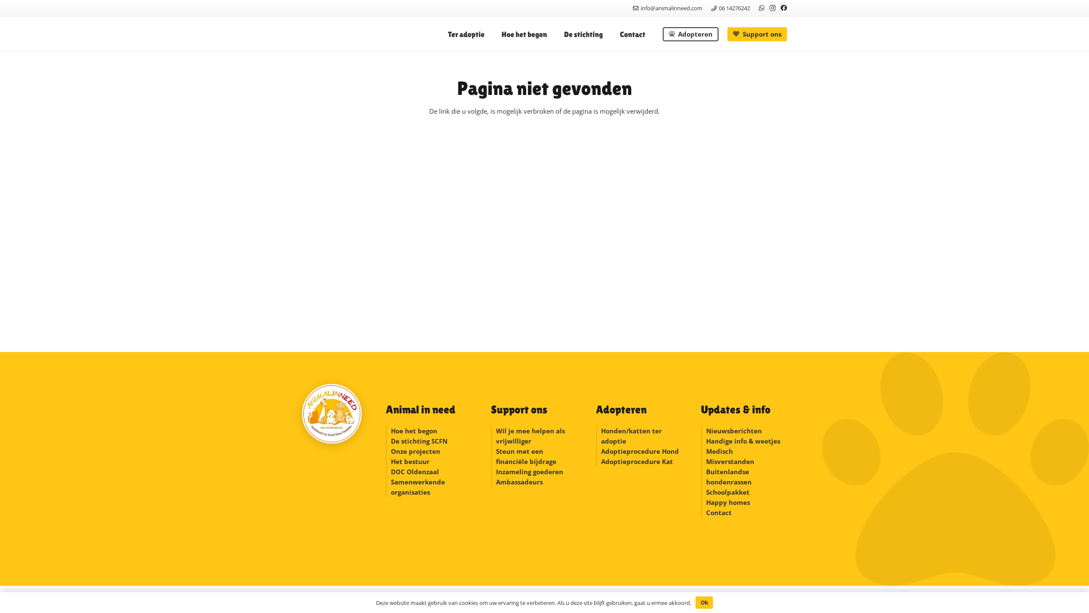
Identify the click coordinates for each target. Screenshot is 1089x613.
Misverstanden (730, 461)
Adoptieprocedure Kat (637, 461)
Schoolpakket (728, 492)
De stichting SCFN (419, 441)
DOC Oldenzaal (415, 471)
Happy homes (728, 502)
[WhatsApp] (761, 8)
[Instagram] (772, 8)
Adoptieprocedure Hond (640, 451)
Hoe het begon (414, 431)
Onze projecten (415, 451)
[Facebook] (784, 8)
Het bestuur (410, 461)
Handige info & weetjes (743, 441)
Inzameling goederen (530, 471)
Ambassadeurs (519, 482)
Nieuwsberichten (734, 431)
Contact (719, 512)
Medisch (719, 451)
